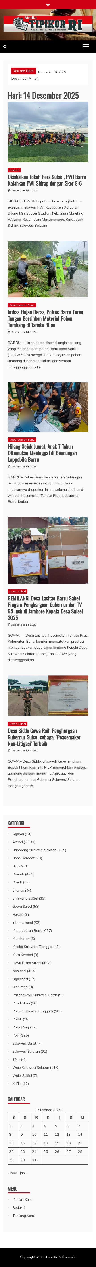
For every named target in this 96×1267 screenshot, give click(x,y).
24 (34, 1151)
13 (68, 1134)
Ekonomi (19, 890)
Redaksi (18, 1207)
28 (80, 1151)
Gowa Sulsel (17, 591)
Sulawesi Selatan (26, 1051)
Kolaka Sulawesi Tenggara (33, 946)
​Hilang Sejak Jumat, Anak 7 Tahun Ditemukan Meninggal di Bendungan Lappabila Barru (42, 452)
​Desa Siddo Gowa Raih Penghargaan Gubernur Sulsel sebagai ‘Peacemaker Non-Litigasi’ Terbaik (44, 736)
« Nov (12, 1173)
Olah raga (20, 987)
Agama (18, 834)
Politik (17, 1019)
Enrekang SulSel (25, 898)
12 (57, 1134)
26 (57, 1151)
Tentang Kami (23, 1215)
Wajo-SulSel (22, 1075)
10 (34, 1134)
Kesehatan (21, 938)
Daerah (14, 170)
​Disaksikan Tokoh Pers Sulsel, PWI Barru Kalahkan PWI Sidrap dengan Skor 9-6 (47, 180)
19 (57, 1143)
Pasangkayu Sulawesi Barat (34, 995)
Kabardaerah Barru (22, 305)
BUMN (17, 866)
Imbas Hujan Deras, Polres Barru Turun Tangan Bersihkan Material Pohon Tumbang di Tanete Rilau (45, 318)
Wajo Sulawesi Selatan (30, 1067)
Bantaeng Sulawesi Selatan (34, 850)
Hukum (17, 914)
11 (46, 1134)
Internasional (22, 922)
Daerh (17, 882)
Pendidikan (21, 1003)
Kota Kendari (22, 954)
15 (11, 1143)
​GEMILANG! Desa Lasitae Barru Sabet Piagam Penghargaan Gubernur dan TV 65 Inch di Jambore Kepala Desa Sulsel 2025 (45, 607)
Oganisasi (20, 979)
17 (34, 1143)
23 (23, 1151)
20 (68, 1143)
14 (80, 1134)
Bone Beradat (23, 858)
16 (23, 1143)
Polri (15, 1035)
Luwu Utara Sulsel (26, 962)
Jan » (23, 1173)
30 (23, 1160)
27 (68, 1151)
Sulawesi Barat (24, 1043)
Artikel (17, 842)
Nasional (19, 970)
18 (46, 1143)
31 (34, 1160)
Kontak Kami (22, 1199)
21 (80, 1143)
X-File (16, 1083)
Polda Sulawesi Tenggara (32, 1011)
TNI (15, 1059)
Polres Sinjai (21, 1027)
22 (11, 1151)
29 (11, 1160)
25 (46, 1151)
